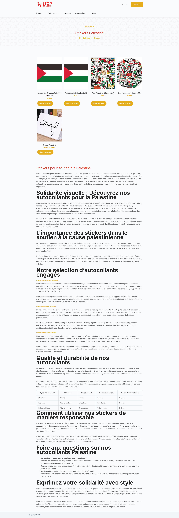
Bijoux (38, 13)
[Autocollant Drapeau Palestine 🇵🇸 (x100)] (49, 73)
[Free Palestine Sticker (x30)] (103, 73)
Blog (94, 13)
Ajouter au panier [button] (45, 103)
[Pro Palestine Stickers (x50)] (129, 73)
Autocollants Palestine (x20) (76, 93)
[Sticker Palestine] (49, 125)
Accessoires (80, 13)
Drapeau (67, 13)
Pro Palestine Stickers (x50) (129, 93)
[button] (122, 4)
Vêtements (52, 13)
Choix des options (45, 152)
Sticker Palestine (49, 145)
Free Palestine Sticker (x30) (103, 93)
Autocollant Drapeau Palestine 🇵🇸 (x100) (49, 94)
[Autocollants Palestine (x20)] (76, 73)
